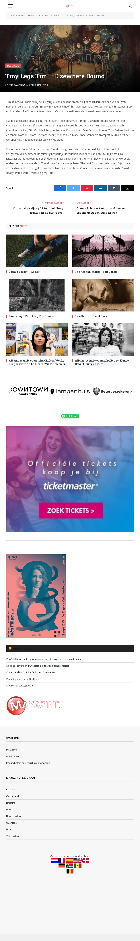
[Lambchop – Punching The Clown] (37, 295)
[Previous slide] (9, 391)
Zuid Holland (13, 836)
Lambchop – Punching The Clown (31, 316)
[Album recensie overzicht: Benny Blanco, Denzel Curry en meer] (103, 339)
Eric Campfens (17, 85)
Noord (9, 809)
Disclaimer (12, 749)
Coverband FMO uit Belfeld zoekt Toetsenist (30, 672)
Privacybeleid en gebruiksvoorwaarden (28, 763)
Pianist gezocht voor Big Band (22, 679)
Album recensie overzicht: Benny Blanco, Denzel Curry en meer (102, 362)
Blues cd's (13, 65)
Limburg (10, 802)
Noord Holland (14, 816)
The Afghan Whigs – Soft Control (97, 271)
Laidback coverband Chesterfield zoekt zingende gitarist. (37, 665)
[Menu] (10, 6)
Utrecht (10, 829)
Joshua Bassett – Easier (24, 271)
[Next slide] (130, 391)
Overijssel (11, 822)
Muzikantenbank (22, 648)
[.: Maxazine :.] (70, 6)
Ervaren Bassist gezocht (19, 685)
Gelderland (12, 796)
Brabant (10, 789)
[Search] (130, 6)
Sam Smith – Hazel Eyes (91, 316)
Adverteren (12, 756)
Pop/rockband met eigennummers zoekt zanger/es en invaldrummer (44, 659)
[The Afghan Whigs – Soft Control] (103, 251)
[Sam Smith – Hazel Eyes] (103, 295)
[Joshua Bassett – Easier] (37, 251)
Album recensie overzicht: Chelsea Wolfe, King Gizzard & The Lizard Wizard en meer (37, 362)
